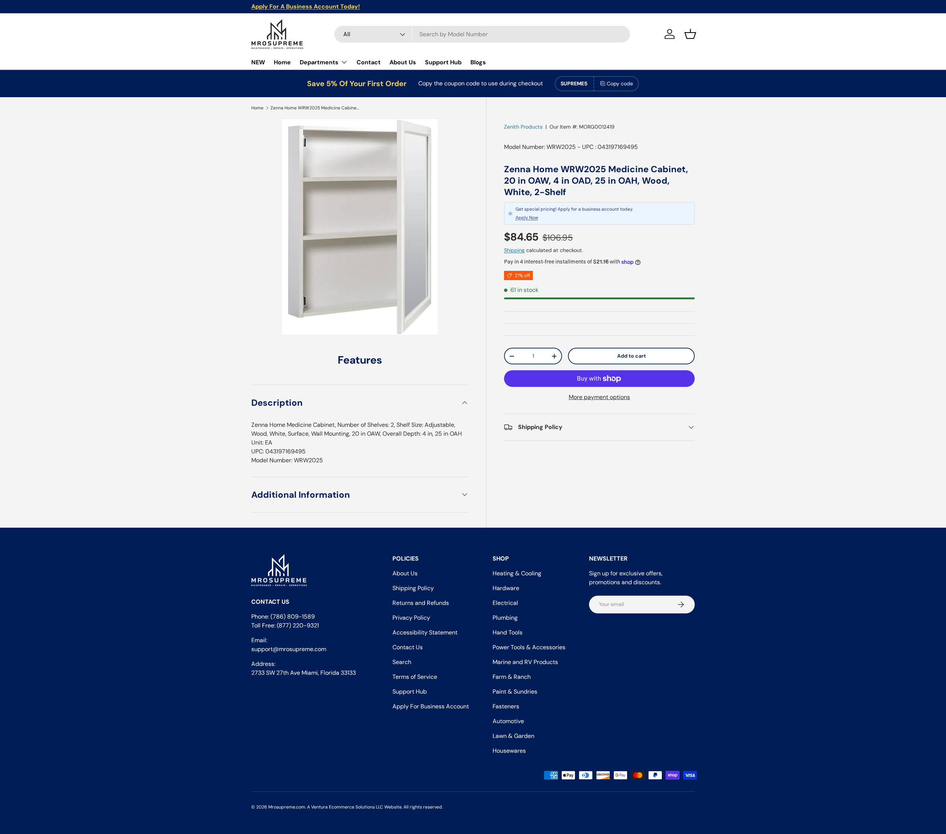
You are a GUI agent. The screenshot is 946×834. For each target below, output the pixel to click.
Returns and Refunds (420, 603)
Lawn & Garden (513, 736)
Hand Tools (508, 632)
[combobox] (482, 34)
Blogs (478, 62)
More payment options (599, 397)
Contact (369, 62)
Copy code (620, 83)
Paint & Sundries (515, 691)
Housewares (509, 751)
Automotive (508, 721)
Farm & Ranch (512, 677)
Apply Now (526, 218)
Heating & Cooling (517, 573)
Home (282, 62)
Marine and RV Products (525, 662)
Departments (319, 62)
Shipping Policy (413, 588)
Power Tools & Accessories (529, 647)
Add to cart (631, 356)
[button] (690, 34)
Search (401, 662)
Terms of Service (414, 677)
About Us (402, 62)
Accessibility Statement (424, 632)
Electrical (505, 603)
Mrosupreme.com (286, 807)
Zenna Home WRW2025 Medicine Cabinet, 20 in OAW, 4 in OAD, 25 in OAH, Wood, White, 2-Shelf (314, 108)
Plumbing (505, 618)
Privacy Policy (411, 618)
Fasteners (506, 706)
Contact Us (407, 647)
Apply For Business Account (430, 706)
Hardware (506, 588)
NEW (258, 62)
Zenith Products (523, 126)
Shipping (514, 250)
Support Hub (443, 62)
